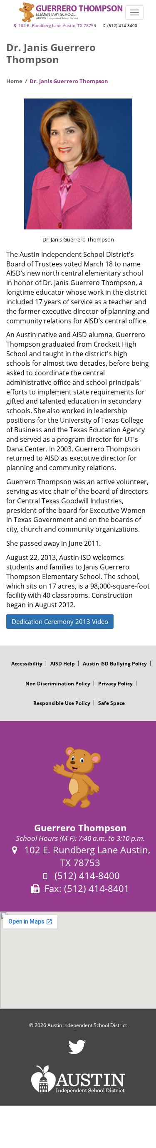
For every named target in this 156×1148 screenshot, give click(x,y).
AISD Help (62, 663)
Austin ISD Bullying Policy (115, 663)
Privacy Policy (115, 683)
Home (14, 81)
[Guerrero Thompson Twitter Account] (77, 1052)
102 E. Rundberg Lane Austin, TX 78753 (56, 25)
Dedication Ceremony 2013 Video (60, 621)
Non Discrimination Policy (57, 683)
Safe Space (111, 703)
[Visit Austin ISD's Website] (78, 1079)
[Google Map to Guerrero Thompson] (78, 960)
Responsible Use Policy (61, 703)
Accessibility (26, 663)
